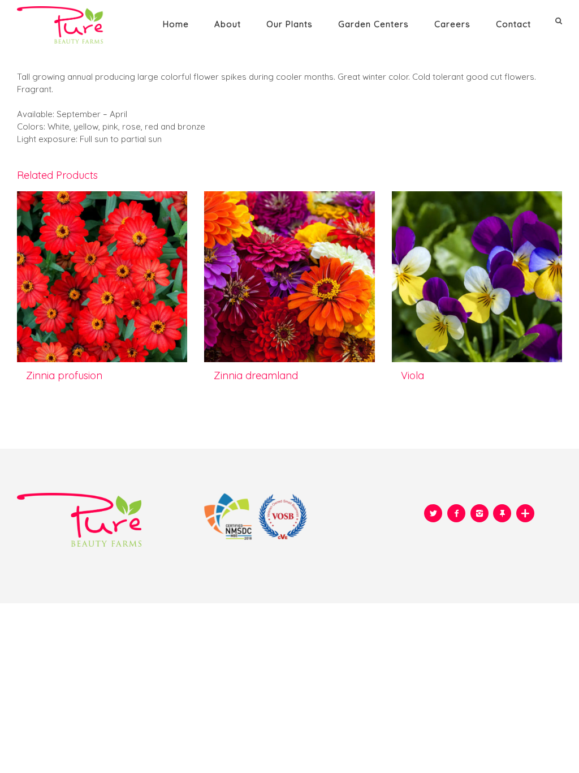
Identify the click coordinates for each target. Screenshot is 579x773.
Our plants (289, 24)
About (227, 24)
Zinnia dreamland (256, 375)
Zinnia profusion (64, 375)
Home (176, 24)
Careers (452, 24)
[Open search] (560, 20)
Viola (412, 375)
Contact (513, 24)
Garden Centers (373, 24)
